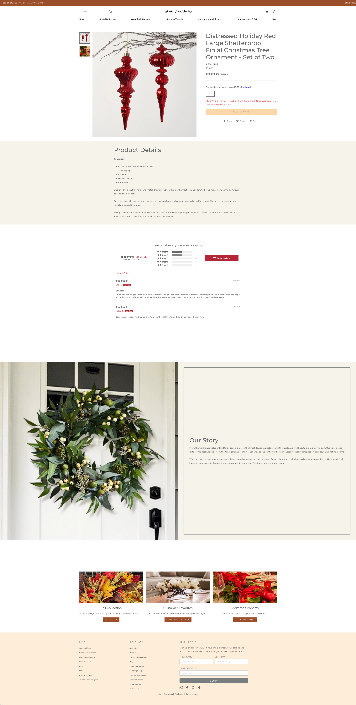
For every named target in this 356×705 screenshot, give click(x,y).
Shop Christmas (245, 620)
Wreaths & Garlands (141, 19)
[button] (212, 74)
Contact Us (134, 689)
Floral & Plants (85, 662)
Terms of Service (136, 680)
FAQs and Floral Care (138, 657)
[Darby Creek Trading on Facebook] (187, 687)
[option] (144, 84)
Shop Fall (111, 620)
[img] (122, 281)
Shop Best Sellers (178, 620)
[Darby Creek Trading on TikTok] (199, 687)
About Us (133, 648)
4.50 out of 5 (141, 257)
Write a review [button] (221, 258)
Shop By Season (107, 19)
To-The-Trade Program (88, 680)
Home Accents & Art (247, 19)
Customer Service (136, 666)
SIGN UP (214, 681)
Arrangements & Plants (209, 19)
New (81, 19)
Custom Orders (85, 675)
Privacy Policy (135, 684)
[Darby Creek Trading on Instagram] (181, 687)
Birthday (220, 657)
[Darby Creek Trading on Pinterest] (193, 687)
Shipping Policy (135, 671)
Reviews (132, 653)
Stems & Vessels (174, 19)
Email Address (188, 668)
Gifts (81, 666)
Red (210, 93)
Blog (131, 662)
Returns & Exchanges (138, 675)
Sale (274, 19)
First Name (186, 657)
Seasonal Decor (85, 648)
